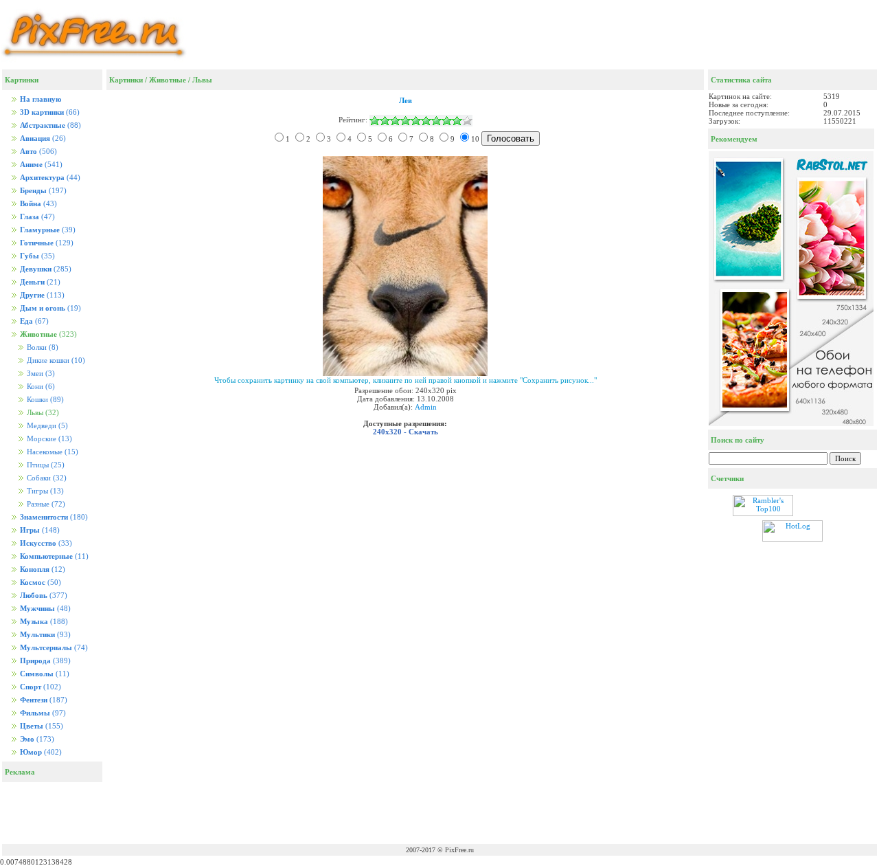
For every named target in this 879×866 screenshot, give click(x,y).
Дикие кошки (55, 360)
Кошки (44, 399)
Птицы (45, 465)
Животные (167, 80)
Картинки (126, 80)
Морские (48, 439)
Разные (45, 504)
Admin (426, 407)
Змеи (40, 373)
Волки (41, 347)
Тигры (44, 491)
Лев (405, 100)
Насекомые (51, 452)
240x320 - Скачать (405, 432)
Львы (202, 80)
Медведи (46, 426)
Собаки (46, 478)
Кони (40, 386)
